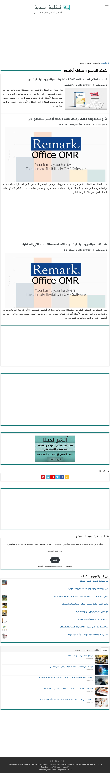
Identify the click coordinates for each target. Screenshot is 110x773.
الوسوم (77, 650)
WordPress (51, 769)
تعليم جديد (97, 764)
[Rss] (67, 477)
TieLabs (69, 769)
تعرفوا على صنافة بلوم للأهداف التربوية (93, 619)
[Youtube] (43, 477)
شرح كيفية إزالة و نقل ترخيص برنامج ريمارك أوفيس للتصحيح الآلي (67, 118)
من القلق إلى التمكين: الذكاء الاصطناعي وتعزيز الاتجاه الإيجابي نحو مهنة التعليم (68, 688)
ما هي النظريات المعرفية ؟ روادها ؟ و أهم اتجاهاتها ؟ (88, 634)
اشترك (55, 559)
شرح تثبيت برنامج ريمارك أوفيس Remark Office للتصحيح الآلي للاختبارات (64, 244)
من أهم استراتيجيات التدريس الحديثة (94, 581)
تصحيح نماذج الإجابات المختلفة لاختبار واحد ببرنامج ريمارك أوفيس (67, 79)
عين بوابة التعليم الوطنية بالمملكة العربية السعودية (88, 588)
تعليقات (87, 650)
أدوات (77, 85)
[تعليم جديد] (51, 9)
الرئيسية (104, 63)
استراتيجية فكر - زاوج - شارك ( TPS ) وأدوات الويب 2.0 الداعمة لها (84, 626)
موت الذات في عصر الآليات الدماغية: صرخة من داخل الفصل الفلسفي (71, 666)
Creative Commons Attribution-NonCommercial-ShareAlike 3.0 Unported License (61, 764)
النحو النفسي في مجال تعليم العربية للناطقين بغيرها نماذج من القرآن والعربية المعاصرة (66, 699)
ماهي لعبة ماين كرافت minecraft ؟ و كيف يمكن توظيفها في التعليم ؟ (81, 596)
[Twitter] (57, 477)
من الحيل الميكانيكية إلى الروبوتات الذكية (92, 611)
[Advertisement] (55, 36)
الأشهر (96, 650)
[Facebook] (62, 477)
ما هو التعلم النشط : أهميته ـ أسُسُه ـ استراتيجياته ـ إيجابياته (85, 603)
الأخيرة (104, 650)
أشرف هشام (100, 85)
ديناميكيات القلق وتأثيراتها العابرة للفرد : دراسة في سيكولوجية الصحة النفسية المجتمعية (66, 677)
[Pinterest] (52, 477)
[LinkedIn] (48, 477)
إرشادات (72, 124)
